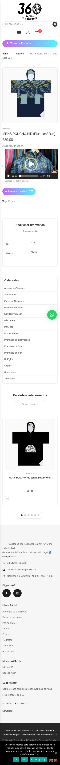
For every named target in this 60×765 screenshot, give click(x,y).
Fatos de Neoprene (14, 301)
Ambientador (11, 295)
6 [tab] (38, 515)
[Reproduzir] (8, 176)
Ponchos (19, 54)
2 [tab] (25, 515)
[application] (31, 164)
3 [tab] (28, 515)
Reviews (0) (30, 231)
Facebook (6, 595)
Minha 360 (7, 667)
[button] (31, 164)
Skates (8, 366)
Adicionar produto (7, 499)
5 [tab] (35, 515)
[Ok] (56, 752)
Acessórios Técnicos (14, 288)
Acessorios (8, 651)
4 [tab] (32, 515)
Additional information (30, 225)
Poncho (12, 201)
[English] (51, 760)
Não (24, 759)
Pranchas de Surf (13, 353)
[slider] (28, 176)
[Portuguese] (55, 760)
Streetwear (10, 372)
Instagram (17, 595)
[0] (39, 33)
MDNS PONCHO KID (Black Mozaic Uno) (30, 478)
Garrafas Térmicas (13, 308)
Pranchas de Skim (13, 346)
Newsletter (7, 711)
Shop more (29, 405)
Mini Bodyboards (13, 314)
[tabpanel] (30, 461)
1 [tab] (22, 515)
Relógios (8, 359)
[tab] (30, 225)
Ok (16, 759)
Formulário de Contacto (14, 704)
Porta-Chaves (11, 334)
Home (5, 54)
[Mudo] (48, 176)
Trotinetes (9, 379)
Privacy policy (38, 759)
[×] (52, 315)
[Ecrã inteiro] (53, 176)
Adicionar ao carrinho (16, 191)
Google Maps (9, 557)
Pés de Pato (10, 321)
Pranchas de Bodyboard (17, 340)
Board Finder (9, 673)
